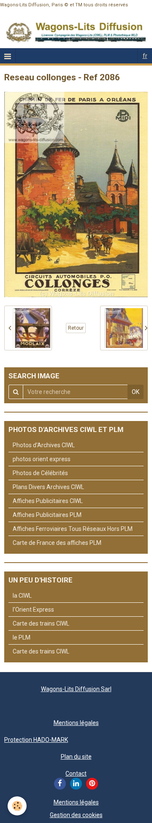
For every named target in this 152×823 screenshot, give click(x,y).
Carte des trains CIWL (41, 623)
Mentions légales (76, 722)
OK (135, 391)
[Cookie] (17, 805)
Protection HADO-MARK (36, 739)
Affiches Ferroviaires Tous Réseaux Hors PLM (73, 528)
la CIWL (22, 595)
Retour (76, 328)
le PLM (21, 637)
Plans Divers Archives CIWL (48, 487)
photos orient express (42, 459)
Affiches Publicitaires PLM (47, 514)
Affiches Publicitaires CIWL (48, 501)
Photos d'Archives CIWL (44, 445)
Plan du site (76, 756)
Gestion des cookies (76, 815)
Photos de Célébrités (40, 473)
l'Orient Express (33, 609)
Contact (76, 773)
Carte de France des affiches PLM (57, 542)
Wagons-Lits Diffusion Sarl (76, 689)
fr (145, 55)
